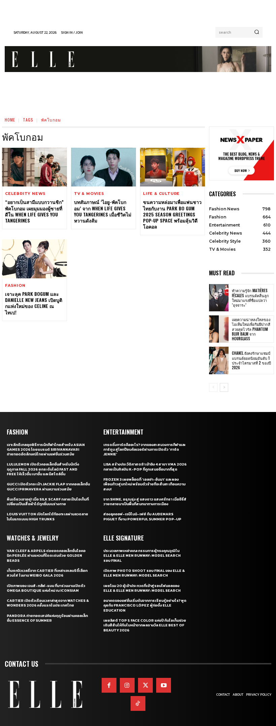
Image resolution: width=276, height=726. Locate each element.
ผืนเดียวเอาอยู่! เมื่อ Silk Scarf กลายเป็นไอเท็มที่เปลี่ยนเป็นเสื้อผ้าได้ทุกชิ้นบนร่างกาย (48, 501)
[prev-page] (213, 387)
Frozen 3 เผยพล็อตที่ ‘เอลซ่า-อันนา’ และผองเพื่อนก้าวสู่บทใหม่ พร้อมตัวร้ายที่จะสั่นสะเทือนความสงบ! (144, 484)
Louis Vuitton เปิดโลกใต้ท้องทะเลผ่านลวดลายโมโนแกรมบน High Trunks (47, 516)
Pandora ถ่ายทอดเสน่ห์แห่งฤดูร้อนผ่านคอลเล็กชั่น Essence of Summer (47, 618)
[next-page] (224, 387)
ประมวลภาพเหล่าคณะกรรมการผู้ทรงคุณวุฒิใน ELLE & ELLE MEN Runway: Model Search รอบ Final (142, 555)
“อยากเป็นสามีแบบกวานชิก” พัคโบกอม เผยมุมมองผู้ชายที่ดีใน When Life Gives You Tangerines (34, 211)
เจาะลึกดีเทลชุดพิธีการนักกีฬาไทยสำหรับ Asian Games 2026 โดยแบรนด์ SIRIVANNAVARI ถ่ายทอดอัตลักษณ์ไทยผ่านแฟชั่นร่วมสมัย (46, 449)
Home (10, 120)
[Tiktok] (138, 703)
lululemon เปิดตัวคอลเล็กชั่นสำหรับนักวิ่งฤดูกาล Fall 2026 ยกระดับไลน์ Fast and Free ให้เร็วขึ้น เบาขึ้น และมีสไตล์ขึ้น (43, 469)
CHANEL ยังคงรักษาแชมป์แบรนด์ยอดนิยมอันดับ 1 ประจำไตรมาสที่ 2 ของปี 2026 (251, 360)
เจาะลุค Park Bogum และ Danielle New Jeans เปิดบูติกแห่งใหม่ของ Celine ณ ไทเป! (33, 303)
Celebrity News (25, 194)
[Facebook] (109, 685)
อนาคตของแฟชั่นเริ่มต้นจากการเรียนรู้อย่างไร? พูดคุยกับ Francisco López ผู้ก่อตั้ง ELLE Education (144, 605)
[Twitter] (145, 685)
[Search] (257, 32)
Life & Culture (161, 194)
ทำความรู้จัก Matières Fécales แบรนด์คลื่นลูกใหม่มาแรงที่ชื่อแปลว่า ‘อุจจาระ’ (250, 298)
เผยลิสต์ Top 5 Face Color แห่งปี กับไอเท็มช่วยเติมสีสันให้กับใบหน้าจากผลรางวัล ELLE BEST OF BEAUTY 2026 (144, 625)
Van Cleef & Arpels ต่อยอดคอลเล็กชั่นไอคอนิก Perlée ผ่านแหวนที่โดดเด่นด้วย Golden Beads (46, 555)
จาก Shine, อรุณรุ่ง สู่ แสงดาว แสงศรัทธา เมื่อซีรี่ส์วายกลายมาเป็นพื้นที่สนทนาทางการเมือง (144, 501)
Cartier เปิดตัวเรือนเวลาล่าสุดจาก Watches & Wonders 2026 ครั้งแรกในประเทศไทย (48, 603)
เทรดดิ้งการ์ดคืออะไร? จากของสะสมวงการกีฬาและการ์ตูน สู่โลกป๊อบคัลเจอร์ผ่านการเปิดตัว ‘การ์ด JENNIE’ (144, 449)
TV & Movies (89, 194)
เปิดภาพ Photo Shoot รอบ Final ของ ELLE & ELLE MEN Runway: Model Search (144, 573)
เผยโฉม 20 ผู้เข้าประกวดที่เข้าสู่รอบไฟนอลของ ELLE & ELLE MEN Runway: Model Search (142, 588)
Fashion (15, 285)
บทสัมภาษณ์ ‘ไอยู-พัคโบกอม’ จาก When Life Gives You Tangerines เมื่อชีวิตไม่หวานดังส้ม (102, 211)
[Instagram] (127, 685)
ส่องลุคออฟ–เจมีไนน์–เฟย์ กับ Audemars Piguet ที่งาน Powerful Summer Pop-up (142, 516)
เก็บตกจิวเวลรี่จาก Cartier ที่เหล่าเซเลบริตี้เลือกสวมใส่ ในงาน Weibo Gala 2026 (47, 573)
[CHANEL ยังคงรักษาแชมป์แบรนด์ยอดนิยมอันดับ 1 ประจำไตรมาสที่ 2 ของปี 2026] (219, 360)
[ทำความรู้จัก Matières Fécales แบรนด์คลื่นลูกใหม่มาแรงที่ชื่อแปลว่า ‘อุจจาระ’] (219, 297)
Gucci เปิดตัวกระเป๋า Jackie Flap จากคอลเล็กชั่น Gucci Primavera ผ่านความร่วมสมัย (48, 486)
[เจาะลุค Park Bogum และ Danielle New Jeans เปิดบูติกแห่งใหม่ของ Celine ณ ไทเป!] (34, 258)
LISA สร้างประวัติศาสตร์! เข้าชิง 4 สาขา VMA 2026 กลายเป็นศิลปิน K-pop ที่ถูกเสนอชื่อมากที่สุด (144, 466)
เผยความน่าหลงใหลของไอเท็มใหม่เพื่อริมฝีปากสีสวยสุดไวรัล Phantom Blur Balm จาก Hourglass (251, 329)
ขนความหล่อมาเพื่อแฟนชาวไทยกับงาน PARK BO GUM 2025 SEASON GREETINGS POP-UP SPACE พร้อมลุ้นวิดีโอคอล (172, 214)
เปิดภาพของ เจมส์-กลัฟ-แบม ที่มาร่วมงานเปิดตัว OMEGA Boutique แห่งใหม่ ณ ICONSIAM (46, 588)
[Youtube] (163, 685)
